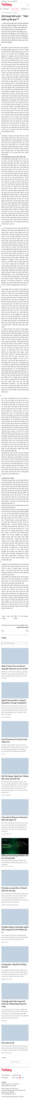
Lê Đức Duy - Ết (6, 834)
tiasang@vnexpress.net (10, 1093)
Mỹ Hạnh (4, 1020)
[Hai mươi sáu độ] (15, 1033)
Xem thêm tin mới (15, 1061)
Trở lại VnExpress (5, 1075)
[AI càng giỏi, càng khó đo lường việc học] (15, 954)
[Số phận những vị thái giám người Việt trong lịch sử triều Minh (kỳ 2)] (15, 917)
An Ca (3, 754)
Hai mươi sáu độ (7, 1043)
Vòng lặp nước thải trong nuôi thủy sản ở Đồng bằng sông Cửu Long (13, 1003)
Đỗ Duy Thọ (4, 942)
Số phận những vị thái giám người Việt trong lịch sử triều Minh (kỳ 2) (14, 929)
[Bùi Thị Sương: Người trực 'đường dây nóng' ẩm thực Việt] (15, 766)
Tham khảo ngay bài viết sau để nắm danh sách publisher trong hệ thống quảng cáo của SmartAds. (14, 862)
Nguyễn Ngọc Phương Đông (9, 905)
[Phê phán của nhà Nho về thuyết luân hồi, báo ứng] (15, 878)
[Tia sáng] (6, 5)
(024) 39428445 (10, 1092)
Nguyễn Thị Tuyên (6, 979)
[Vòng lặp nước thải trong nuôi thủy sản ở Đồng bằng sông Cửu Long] (15, 991)
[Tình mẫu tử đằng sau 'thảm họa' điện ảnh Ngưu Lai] (15, 807)
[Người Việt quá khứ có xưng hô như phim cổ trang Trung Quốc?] (15, 690)
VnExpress (3, 1)
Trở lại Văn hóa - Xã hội (2, 631)
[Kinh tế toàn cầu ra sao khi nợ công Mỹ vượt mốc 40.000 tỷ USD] (15, 656)
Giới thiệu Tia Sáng (16, 1075)
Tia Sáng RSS (4, 1077)
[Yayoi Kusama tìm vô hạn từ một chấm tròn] (15, 729)
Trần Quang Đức (6, 717)
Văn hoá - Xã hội (15, 8)
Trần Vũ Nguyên (6, 795)
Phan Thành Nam (6, 1053)
